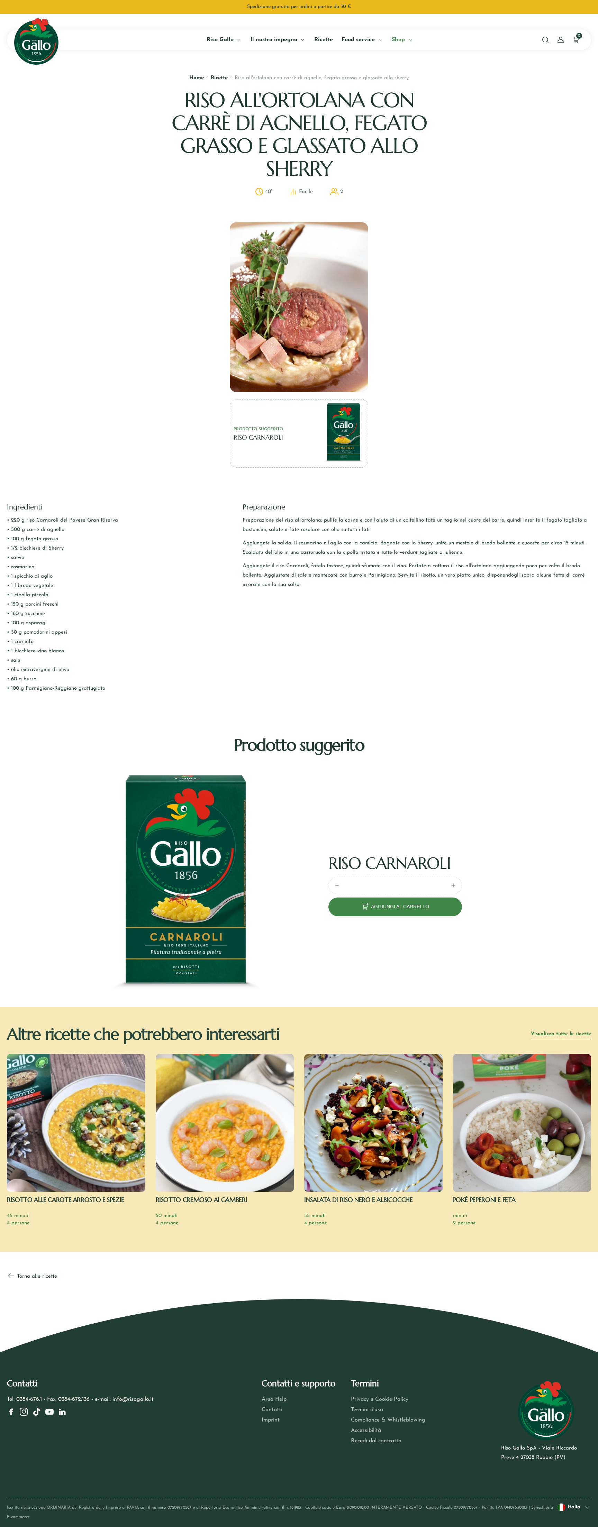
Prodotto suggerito (258, 429)
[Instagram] (24, 1412)
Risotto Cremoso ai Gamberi (201, 1200)
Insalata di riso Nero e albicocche (358, 1200)
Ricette (219, 78)
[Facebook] (11, 1412)
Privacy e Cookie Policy (379, 1399)
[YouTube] (49, 1412)
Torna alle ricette (36, 1276)
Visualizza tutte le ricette (561, 1034)
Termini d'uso (367, 1410)
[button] (545, 40)
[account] (561, 40)
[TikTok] (37, 1412)
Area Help (274, 1399)
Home (196, 78)
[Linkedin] (62, 1412)
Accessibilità (366, 1430)
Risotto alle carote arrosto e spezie (65, 1200)
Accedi (79, 157)
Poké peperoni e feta (484, 1200)
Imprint (271, 1420)
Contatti (272, 1410)
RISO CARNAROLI (389, 863)
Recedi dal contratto (376, 1441)
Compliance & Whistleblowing (388, 1420)
